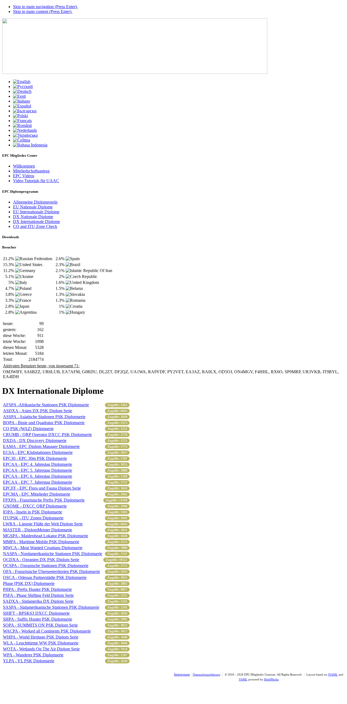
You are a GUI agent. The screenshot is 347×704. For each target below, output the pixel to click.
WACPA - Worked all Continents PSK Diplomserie (47, 631)
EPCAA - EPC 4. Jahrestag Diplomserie (37, 464)
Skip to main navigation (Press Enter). (45, 6)
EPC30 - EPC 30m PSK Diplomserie (35, 458)
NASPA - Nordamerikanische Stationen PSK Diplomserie (52, 553)
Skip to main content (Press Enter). (42, 11)
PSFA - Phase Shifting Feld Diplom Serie (38, 595)
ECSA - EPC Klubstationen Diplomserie (38, 452)
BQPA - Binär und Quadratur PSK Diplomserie (44, 422)
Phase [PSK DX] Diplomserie (28, 583)
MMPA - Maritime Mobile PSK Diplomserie (41, 541)
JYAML (333, 674)
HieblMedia (271, 679)
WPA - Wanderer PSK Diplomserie (33, 655)
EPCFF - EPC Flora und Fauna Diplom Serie (42, 488)
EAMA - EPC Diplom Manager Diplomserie (41, 446)
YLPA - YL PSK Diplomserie (28, 661)
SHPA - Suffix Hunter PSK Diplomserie (37, 619)
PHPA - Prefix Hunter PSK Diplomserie (37, 589)
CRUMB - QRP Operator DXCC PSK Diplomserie (47, 434)
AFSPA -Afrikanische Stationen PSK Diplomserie (46, 404)
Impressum (182, 674)
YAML (243, 679)
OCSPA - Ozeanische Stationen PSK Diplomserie (45, 565)
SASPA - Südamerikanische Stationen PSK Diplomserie (51, 607)
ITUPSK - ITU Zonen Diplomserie (33, 518)
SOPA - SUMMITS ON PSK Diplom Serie (40, 625)
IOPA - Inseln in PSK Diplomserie (32, 512)
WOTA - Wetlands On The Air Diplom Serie (41, 649)
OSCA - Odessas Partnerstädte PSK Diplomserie (44, 577)
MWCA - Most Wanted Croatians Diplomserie (42, 547)
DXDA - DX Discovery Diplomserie (34, 440)
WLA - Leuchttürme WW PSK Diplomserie (40, 643)
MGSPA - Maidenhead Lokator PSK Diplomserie (45, 535)
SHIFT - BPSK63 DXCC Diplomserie (36, 613)
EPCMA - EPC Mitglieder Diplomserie (36, 494)
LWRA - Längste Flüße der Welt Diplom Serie (43, 524)
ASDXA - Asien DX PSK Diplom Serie (37, 410)
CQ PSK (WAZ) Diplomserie (28, 428)
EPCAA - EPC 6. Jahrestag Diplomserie (37, 476)
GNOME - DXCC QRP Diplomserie (35, 506)
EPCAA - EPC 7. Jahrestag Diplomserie (37, 482)
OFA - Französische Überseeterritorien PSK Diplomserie (51, 571)
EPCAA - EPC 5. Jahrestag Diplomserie (37, 470)
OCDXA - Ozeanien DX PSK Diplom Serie (41, 559)
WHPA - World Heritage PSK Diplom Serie (40, 637)
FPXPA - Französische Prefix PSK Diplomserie (44, 500)
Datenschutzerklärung (206, 674)
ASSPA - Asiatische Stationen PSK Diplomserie (44, 416)
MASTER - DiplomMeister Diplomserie (37, 530)
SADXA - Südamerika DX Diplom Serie (38, 601)
